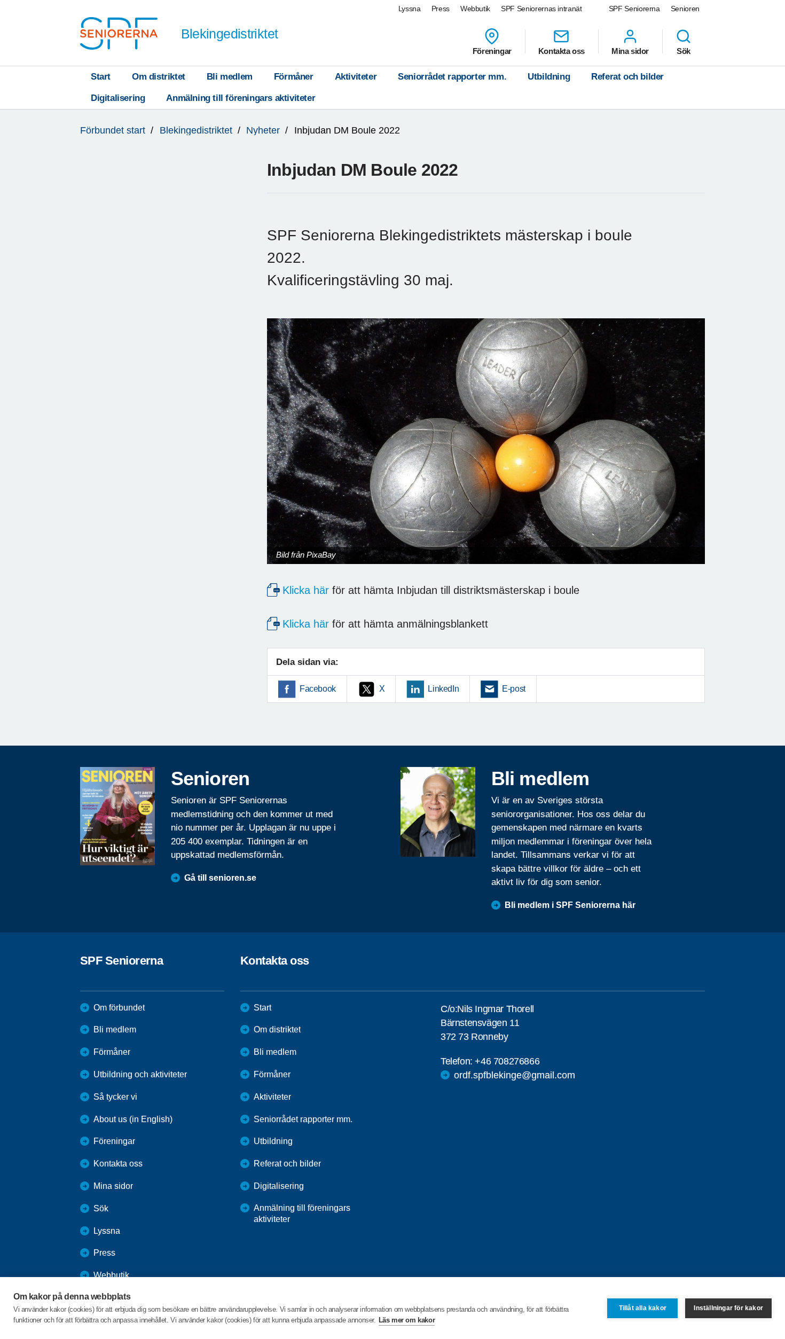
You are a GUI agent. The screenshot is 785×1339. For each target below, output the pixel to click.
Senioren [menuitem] (685, 8)
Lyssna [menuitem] (409, 8)
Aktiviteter (356, 77)
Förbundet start (112, 130)
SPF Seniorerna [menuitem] (634, 8)
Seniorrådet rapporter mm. (452, 77)
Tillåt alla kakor (642, 1308)
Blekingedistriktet (196, 130)
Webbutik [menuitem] (475, 8)
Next (693, 451)
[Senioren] (117, 816)
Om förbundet (119, 1007)
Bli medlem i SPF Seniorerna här (570, 905)
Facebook (318, 688)
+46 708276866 (507, 1061)
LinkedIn (443, 688)
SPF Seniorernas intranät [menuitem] (541, 8)
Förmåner (293, 77)
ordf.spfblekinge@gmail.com (514, 1075)
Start (101, 77)
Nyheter (263, 130)
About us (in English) (132, 1119)
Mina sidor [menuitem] (630, 50)
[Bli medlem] (438, 812)
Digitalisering (118, 98)
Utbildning (549, 77)
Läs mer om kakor (407, 1320)
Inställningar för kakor (728, 1308)
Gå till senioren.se (220, 877)
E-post (513, 688)
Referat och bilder (627, 77)
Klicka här (305, 590)
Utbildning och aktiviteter (140, 1074)
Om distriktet (158, 77)
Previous (280, 451)
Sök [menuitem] (683, 50)
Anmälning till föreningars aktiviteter (240, 98)
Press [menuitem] (440, 8)
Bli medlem (230, 77)
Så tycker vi (115, 1096)
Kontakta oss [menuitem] (561, 50)
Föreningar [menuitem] (492, 50)
